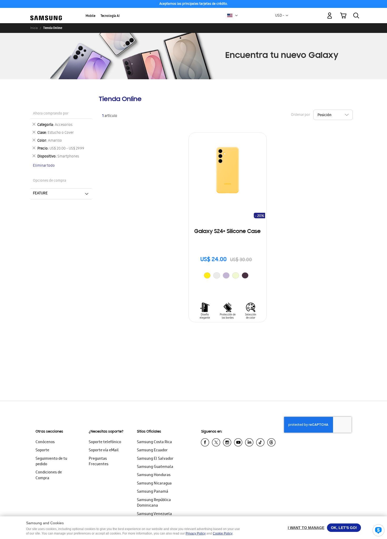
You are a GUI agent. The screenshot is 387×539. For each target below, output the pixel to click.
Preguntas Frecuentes (98, 462)
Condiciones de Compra (49, 475)
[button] (236, 15)
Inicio (34, 28)
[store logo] (46, 12)
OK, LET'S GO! (344, 528)
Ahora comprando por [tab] (50, 114)
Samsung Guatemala (155, 467)
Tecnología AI (110, 16)
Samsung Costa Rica (154, 442)
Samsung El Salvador (155, 459)
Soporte (42, 450)
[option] (207, 275)
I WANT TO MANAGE (306, 528)
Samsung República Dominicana (154, 503)
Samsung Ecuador (152, 450)
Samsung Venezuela (154, 514)
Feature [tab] (40, 193)
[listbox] (227, 276)
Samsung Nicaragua (154, 484)
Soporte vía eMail (104, 450)
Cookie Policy (222, 533)
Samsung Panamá (152, 492)
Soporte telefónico (105, 442)
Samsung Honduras (154, 475)
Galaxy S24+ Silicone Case (227, 232)
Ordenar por (300, 115)
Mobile (90, 16)
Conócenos (45, 442)
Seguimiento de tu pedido (51, 462)
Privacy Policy (196, 533)
